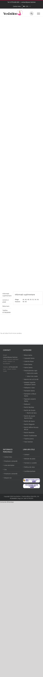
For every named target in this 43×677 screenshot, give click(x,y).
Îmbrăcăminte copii (30, 371)
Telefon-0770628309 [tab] (6, 311)
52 (33, 299)
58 (23, 302)
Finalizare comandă (10, 461)
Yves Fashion (28, 442)
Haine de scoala (32, 373)
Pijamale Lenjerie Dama (30, 400)
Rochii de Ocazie (29, 410)
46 (26, 299)
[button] (7, 502)
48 (28, 299)
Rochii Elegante (29, 424)
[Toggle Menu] (38, 14)
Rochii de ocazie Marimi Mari (29, 417)
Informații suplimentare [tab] (6, 295)
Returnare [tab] (5, 306)
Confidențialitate (29, 471)
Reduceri (27, 404)
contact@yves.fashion (28, 2)
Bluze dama (28, 355)
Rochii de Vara (31, 413)
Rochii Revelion (29, 432)
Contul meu (8, 457)
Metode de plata (29, 459)
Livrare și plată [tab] (5, 301)
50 (30, 299)
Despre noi (8, 478)
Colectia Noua (29, 361)
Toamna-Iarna (29, 439)
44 (23, 299)
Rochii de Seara (29, 421)
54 (35, 299)
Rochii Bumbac (29, 407)
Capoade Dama (29, 358)
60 (26, 302)
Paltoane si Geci (29, 388)
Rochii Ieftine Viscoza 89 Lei (31, 428)
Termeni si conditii (30, 463)
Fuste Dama (28, 364)
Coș (5, 469)
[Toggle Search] (31, 14)
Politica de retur (29, 467)
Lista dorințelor (9, 465)
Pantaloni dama (29, 391)
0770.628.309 (13, 367)
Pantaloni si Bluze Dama (30, 395)
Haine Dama (28, 367)
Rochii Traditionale (30, 436)
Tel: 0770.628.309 (13, 2)
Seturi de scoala (32, 376)
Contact (26, 454)
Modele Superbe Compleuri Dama (30, 383)
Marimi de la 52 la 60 (31, 379)
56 (38, 299)
